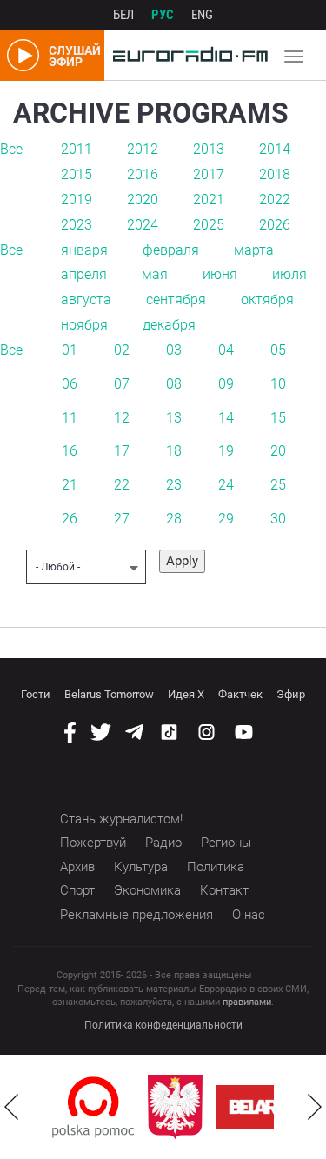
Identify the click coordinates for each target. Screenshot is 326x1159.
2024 (142, 224)
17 (122, 451)
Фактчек (240, 694)
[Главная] (186, 55)
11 (69, 418)
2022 (274, 199)
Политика (215, 867)
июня (220, 274)
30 (278, 518)
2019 (76, 199)
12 (122, 418)
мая (155, 274)
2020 (142, 199)
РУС (162, 15)
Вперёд (315, 1107)
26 (69, 518)
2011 (76, 149)
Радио (163, 842)
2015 (76, 174)
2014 (274, 149)
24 (226, 484)
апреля (84, 274)
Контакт (224, 890)
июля (289, 274)
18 (174, 451)
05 (278, 350)
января (84, 250)
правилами (247, 1002)
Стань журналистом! (121, 819)
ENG (202, 15)
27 (122, 518)
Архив (77, 867)
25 (278, 484)
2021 (208, 199)
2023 (76, 224)
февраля (171, 250)
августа (86, 299)
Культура (141, 867)
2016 (142, 174)
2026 (274, 224)
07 (122, 384)
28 (174, 518)
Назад (11, 1107)
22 (122, 484)
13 (174, 418)
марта (254, 250)
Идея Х (186, 694)
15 (278, 418)
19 (226, 451)
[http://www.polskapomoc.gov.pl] (93, 1107)
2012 (142, 149)
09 (226, 384)
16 (69, 451)
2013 (208, 149)
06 (69, 384)
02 (122, 350)
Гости (35, 694)
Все (11, 149)
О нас (248, 915)
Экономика (147, 890)
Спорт (77, 890)
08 (174, 384)
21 (69, 484)
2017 (208, 174)
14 (226, 418)
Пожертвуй (93, 842)
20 (278, 451)
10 (278, 384)
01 (69, 350)
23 (174, 484)
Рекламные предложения (136, 915)
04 (226, 350)
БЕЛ (123, 15)
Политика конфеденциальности (163, 1025)
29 (226, 518)
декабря (169, 324)
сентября (176, 299)
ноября (84, 324)
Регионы (226, 842)
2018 (274, 174)
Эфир (290, 694)
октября (267, 299)
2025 (208, 224)
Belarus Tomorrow (109, 694)
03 (174, 350)
